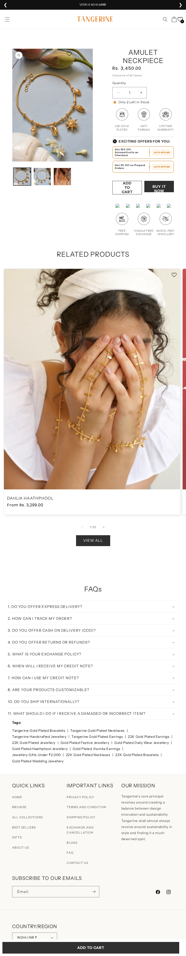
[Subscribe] (93, 891)
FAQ (70, 852)
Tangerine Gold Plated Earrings (97, 736)
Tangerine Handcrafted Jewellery (39, 736)
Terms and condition (86, 807)
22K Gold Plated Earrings (149, 736)
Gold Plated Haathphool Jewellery (40, 749)
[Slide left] (82, 527)
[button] (7, 19)
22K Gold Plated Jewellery (34, 743)
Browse (19, 807)
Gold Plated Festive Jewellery (85, 743)
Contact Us (77, 863)
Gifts (17, 837)
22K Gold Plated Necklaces (88, 755)
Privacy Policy (80, 797)
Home (17, 797)
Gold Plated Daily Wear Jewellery (142, 743)
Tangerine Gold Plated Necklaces (97, 730)
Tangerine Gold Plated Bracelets (39, 730)
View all (93, 540)
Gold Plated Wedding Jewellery (37, 761)
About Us (20, 847)
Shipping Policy (81, 817)
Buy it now (159, 188)
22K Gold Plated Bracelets (137, 755)
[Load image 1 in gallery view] (22, 176)
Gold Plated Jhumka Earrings (97, 749)
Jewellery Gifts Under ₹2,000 (37, 755)
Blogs (72, 842)
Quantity (119, 83)
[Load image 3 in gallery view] (62, 176)
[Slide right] (103, 527)
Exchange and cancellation (80, 830)
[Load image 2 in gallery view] (42, 176)
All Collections (27, 817)
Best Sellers (24, 827)
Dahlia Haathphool (30, 498)
